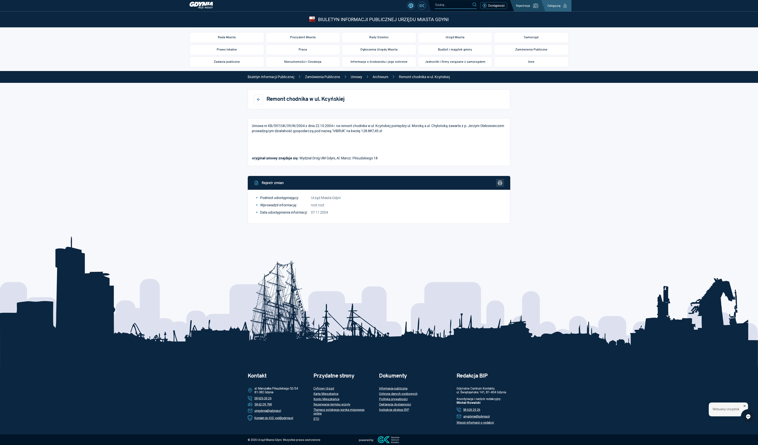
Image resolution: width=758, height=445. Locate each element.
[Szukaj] (474, 4)
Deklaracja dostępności (395, 404)
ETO (316, 419)
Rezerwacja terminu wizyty (331, 404)
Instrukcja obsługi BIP (394, 410)
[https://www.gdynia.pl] (201, 6)
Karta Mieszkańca (325, 394)
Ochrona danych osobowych (398, 394)
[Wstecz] (258, 99)
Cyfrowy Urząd (323, 388)
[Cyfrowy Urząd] (411, 6)
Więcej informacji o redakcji (475, 422)
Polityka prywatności (393, 399)
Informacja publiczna (393, 388)
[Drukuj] (500, 183)
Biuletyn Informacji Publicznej (271, 77)
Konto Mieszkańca (326, 399)
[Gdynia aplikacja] (422, 6)
